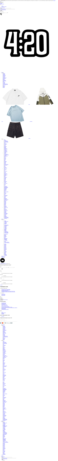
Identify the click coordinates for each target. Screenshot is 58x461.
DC (3, 359)
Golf (4, 171)
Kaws (5, 180)
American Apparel (5, 343)
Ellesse (5, 162)
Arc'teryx (5, 144)
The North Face (6, 210)
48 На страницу (3, 294)
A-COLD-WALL (6, 141)
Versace (5, 215)
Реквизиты (3, 313)
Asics (3, 346)
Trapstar (5, 212)
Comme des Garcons (6, 154)
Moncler (5, 189)
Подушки (4, 450)
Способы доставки (4, 303)
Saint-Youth (5, 206)
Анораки (4, 73)
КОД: (1, 300)
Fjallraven (5, 167)
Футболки (4, 85)
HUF (4, 176)
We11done (5, 216)
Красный (5, 282)
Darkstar (4, 358)
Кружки (5, 252)
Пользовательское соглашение (5, 309)
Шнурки (5, 235)
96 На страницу (3, 295)
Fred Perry (5, 169)
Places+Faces (5, 200)
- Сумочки (5, 222)
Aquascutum (4, 345)
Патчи (3, 449)
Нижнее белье (4, 434)
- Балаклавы (5, 225)
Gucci (3, 374)
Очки (5, 237)
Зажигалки (5, 248)
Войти (1, 7)
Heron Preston (5, 174)
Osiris (5, 196)
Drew (3, 362)
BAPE (3, 348)
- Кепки (4, 427)
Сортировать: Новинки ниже (5, 290)
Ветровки (4, 74)
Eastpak (4, 363)
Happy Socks (5, 173)
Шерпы (4, 86)
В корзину (2, 299)
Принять (54, 0)
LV (4, 185)
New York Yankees (6, 191)
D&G (5, 156)
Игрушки (5, 249)
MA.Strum (5, 188)
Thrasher (5, 211)
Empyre (5, 163)
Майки (4, 79)
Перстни (5, 246)
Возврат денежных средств (5, 305)
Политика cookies (4, 308)
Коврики (5, 244)
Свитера (4, 82)
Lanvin (5, 182)
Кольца (5, 245)
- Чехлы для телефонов (7, 242)
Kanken (5, 178)
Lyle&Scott (5, 186)
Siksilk (3, 409)
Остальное (5, 255)
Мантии (4, 331)
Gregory (5, 172)
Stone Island (5, 209)
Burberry (5, 149)
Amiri (5, 143)
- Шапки (5, 228)
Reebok (5, 202)
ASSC (5, 145)
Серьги (4, 446)
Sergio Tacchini (6, 207)
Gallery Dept (4, 372)
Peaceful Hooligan (6, 199)
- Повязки (5, 229)
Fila (3, 368)
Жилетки (4, 329)
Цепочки (4, 444)
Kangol (4, 380)
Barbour (5, 147)
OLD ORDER (5, 195)
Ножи (3, 452)
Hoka (3, 377)
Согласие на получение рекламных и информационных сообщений (9, 307)
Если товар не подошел (4, 304)
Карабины (4, 453)
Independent (4, 378)
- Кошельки (5, 239)
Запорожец (5, 218)
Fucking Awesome (6, 164)
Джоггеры (4, 76)
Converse (5, 155)
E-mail (1, 8)
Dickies (4, 360)
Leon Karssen (5, 183)
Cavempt (4, 354)
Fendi (5, 166)
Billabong (4, 349)
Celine (5, 153)
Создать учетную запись (3, 9)
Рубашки (4, 334)
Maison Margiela (6, 187)
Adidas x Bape (4, 342)
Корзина (1, 3)
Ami (4, 142)
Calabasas (5, 150)
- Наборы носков (6, 231)
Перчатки (5, 236)
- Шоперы (5, 223)
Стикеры (5, 251)
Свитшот (4, 83)
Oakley (5, 193)
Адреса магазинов (4, 312)
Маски (5, 253)
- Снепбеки (4, 429)
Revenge (5, 203)
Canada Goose (5, 151)
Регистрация (3, 7)
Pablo (3, 399)
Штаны (4, 87)
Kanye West (5, 181)
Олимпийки (4, 80)
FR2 (4, 168)
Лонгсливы (4, 78)
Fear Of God (4, 369)
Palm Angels (5, 198)
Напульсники (5, 238)
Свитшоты (5, 275)
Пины (5, 250)
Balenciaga (5, 146)
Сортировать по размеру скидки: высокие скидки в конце (8, 291)
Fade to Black (4, 366)
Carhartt (5, 152)
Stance (5, 208)
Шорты (29, 138)
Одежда (2, 72)
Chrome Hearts (4, 357)
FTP (3, 371)
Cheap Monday (4, 355)
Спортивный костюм (5, 84)
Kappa (5, 179)
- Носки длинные (6, 232)
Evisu (3, 365)
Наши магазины (3, 256)
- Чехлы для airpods (5, 441)
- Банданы (5, 226)
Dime (4, 159)
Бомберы (4, 326)
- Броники (4, 423)
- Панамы (5, 227)
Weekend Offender (6, 217)
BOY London (5, 148)
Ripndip (5, 204)
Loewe (5, 184)
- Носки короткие (5, 433)
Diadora (5, 158)
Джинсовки (4, 75)
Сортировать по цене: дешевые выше (6, 289)
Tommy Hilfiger (6, 213)
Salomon (5, 205)
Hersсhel (5, 175)
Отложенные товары (4, 6)
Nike (4, 192)
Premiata (5, 201)
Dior (4, 160)
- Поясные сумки (6, 221)
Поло (3, 81)
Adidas (5, 140)
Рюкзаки (4, 425)
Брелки (4, 447)
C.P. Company (4, 351)
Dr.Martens (5, 161)
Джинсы (4, 328)
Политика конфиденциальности (5, 306)
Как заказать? (3, 257)
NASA (5, 190)
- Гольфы (5, 230)
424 (4, 139)
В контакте (3, 316)
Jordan (3, 379)
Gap (4, 170)
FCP (4, 165)
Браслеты (5, 247)
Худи (3, 337)
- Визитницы (5, 240)
